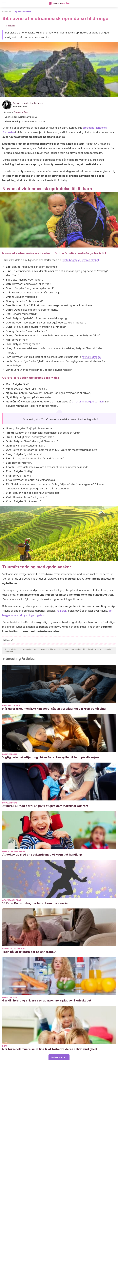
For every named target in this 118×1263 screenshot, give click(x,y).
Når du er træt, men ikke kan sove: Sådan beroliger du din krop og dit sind (54, 708)
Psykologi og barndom (14, 949)
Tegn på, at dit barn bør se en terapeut (29, 952)
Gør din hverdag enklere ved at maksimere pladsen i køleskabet (46, 1000)
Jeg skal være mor (22, 12)
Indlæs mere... (59, 1057)
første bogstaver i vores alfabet (80, 260)
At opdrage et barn (12, 900)
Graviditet (6, 12)
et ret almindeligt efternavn (88, 401)
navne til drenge (91, 356)
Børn (4, 1046)
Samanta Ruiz (20, 106)
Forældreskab (9, 754)
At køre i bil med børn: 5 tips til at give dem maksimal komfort (45, 806)
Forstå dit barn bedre (13, 851)
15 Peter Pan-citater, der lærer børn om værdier (35, 903)
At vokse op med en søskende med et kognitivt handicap (42, 854)
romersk (62, 610)
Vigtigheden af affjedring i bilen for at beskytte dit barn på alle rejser (50, 757)
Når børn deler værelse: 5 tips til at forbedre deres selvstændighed (49, 1049)
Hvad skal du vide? (11, 705)
